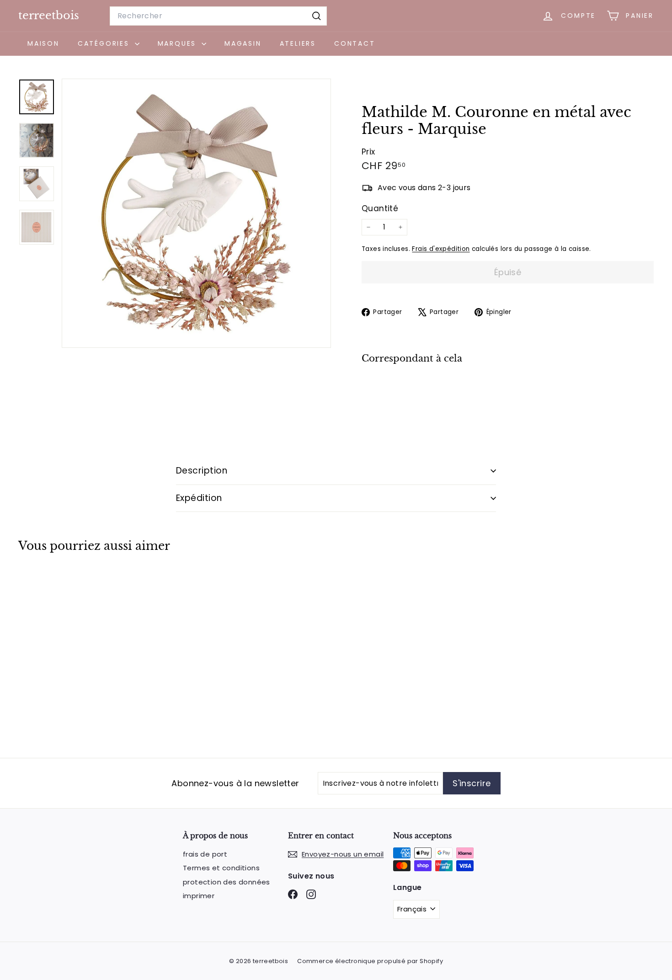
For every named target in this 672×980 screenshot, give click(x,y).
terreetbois (48, 15)
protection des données (226, 882)
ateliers (298, 43)
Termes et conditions (221, 868)
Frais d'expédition (440, 249)
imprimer (198, 895)
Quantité (380, 208)
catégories (105, 43)
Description (201, 470)
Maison (43, 43)
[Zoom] (196, 213)
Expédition (199, 498)
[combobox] (218, 16)
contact (354, 43)
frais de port (205, 854)
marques (178, 43)
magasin (242, 43)
